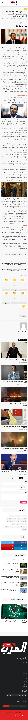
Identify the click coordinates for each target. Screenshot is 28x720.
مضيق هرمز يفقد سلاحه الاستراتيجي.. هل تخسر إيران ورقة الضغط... (10, 577)
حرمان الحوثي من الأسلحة (11, 518)
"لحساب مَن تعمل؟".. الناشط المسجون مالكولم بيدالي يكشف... (14, 382)
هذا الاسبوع (22, 559)
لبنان (25, 254)
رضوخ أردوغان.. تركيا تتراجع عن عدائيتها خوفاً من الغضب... (16, 359)
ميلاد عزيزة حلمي (23, 521)
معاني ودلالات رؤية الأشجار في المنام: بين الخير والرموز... (10, 564)
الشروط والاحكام (20, 714)
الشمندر (17, 521)
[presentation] (3, 606)
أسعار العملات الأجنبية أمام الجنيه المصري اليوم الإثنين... (14, 621)
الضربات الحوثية (17, 515)
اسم (26, 481)
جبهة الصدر (11, 515)
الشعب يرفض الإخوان (10, 521)
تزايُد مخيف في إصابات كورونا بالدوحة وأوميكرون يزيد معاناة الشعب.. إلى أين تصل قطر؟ (14, 264)
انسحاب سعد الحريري (6, 254)
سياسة (25, 670)
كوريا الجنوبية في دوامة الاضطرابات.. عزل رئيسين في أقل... (14, 471)
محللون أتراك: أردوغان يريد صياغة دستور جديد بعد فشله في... (15, 427)
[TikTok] (19, 695)
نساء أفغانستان (23, 524)
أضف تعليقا (23, 502)
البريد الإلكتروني (24, 486)
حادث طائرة (7, 526)
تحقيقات (24, 668)
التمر (18, 524)
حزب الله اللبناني (14, 254)
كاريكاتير (25, 686)
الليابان (12, 526)
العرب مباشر (25, 362)
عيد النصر (14, 524)
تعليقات (21, 478)
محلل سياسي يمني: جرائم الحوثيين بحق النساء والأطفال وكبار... (10, 589)
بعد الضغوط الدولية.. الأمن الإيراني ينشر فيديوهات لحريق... (15, 449)
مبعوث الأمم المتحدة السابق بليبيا (20, 526)
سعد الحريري (21, 254)
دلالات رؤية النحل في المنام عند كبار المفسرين (10, 570)
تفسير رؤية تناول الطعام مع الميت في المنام (10, 583)
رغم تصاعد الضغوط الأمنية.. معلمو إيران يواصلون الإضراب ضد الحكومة (14, 269)
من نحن (25, 662)
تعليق (26, 492)
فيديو (25, 684)
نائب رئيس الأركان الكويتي (22, 518)
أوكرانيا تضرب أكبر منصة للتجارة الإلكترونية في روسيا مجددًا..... (15, 404)
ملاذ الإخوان (24, 515)
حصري (25, 665)
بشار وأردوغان (23, 529)
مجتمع (25, 673)
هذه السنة (5, 559)
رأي (26, 678)
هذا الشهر (14, 559)
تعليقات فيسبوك (14, 478)
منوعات (25, 681)
